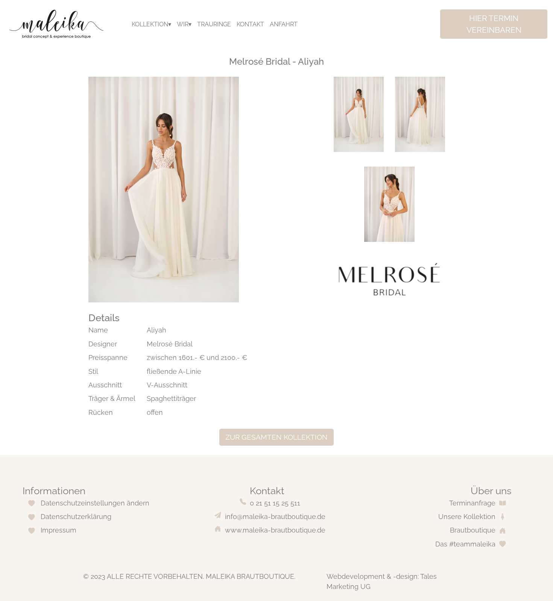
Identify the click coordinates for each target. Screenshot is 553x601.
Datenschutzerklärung (76, 517)
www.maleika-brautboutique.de (275, 530)
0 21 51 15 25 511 (275, 503)
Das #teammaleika (465, 544)
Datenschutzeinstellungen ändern (95, 503)
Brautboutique (472, 530)
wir (182, 24)
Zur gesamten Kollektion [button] (276, 437)
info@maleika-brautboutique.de (275, 517)
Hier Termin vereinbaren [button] (493, 24)
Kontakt (250, 24)
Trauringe (214, 24)
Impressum (58, 530)
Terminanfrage (472, 503)
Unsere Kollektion (466, 517)
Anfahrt (284, 24)
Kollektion (150, 24)
